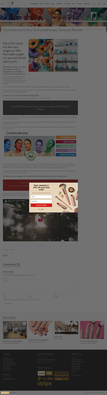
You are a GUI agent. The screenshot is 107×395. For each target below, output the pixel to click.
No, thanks (41, 209)
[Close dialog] (76, 184)
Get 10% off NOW (41, 205)
